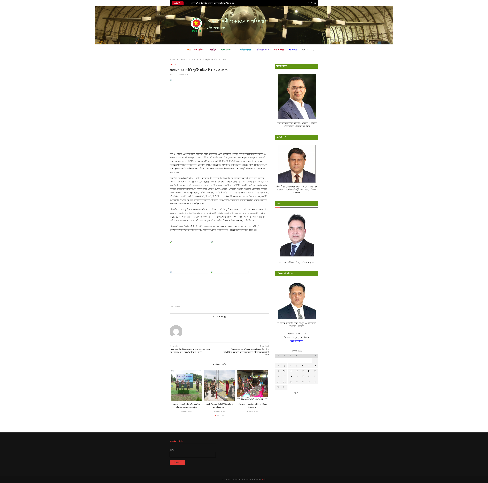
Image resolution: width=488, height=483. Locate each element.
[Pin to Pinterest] (222, 316)
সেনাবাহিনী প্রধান (175, 306)
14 (309, 371)
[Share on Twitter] (219, 316)
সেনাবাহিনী (183, 59)
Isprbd (263, 479)
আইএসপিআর (199, 49)
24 (284, 381)
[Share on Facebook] (217, 316)
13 (303, 371)
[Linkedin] (315, 3)
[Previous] (187, 3)
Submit (177, 462)
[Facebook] (309, 3)
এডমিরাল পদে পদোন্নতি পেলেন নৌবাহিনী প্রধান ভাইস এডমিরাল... (213, 3)
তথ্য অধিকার (279, 49)
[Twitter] (312, 3)
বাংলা (304, 49)
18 (290, 376)
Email (173, 450)
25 (290, 381)
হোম (188, 49)
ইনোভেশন (293, 49)
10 (284, 371)
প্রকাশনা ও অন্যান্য (228, 49)
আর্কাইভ (213, 49)
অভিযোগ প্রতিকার (262, 49)
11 (290, 371)
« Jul (296, 392)
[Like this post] (214, 316)
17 (284, 376)
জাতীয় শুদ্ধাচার (245, 49)
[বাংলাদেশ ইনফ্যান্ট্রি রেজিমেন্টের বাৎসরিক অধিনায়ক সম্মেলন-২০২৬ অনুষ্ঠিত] (186, 385)
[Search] (314, 50)
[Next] (189, 3)
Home (172, 59)
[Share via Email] (225, 316)
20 (303, 376)
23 (278, 381)
